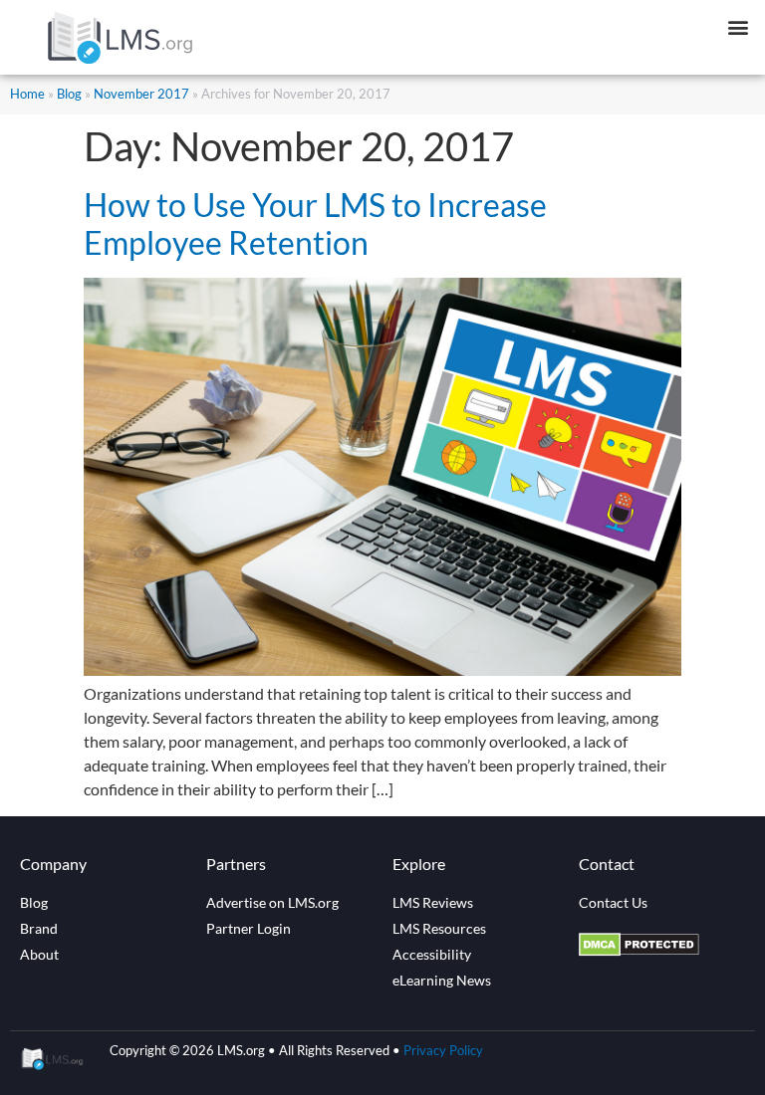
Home (27, 94)
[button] (738, 26)
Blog (69, 94)
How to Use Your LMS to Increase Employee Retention (315, 223)
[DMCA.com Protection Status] (639, 951)
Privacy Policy (443, 1050)
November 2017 (141, 94)
